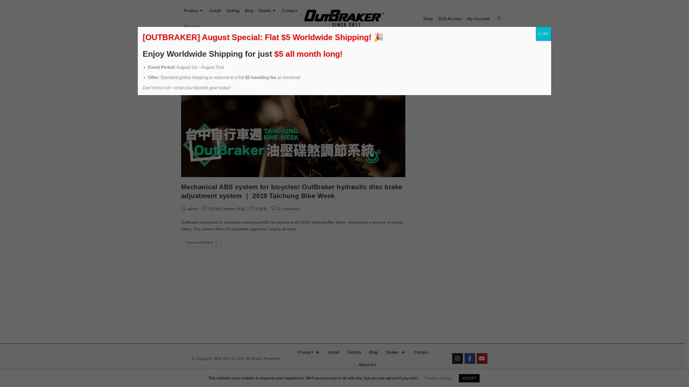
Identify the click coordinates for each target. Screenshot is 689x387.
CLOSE (543, 34)
